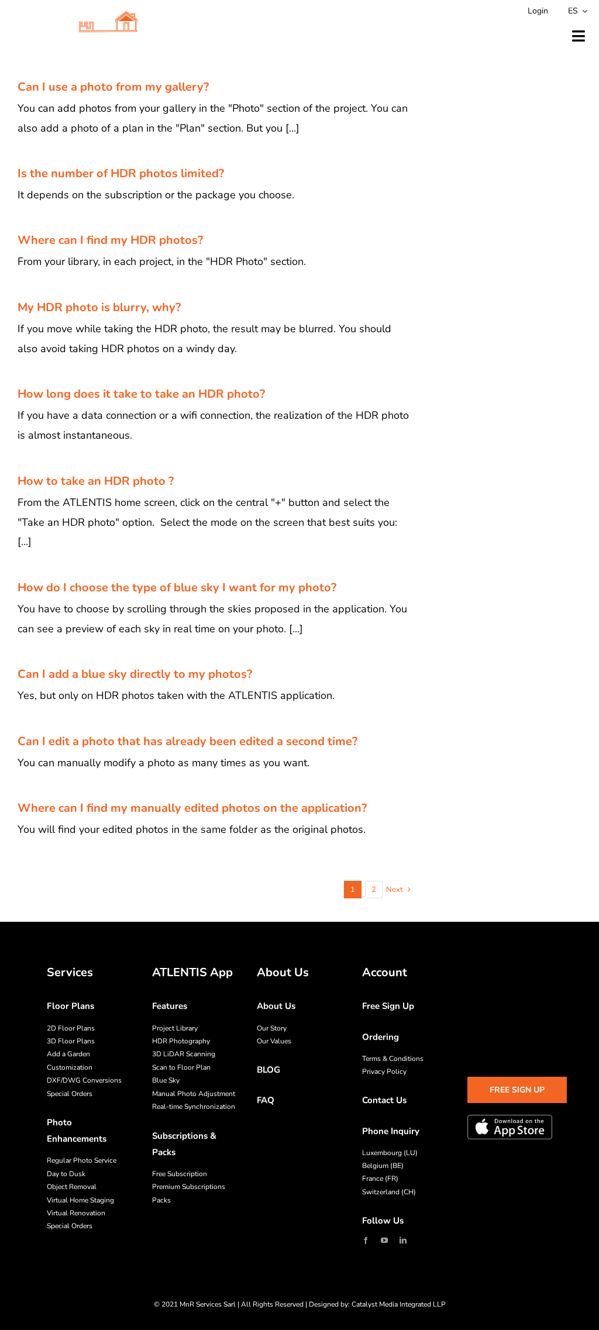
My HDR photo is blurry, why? (99, 307)
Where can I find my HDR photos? (110, 240)
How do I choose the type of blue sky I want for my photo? (177, 587)
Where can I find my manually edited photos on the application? (192, 808)
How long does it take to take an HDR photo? (141, 394)
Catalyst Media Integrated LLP (399, 1304)
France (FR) (380, 1178)
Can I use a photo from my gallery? (113, 87)
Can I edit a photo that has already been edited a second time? (187, 741)
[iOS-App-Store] (509, 1127)
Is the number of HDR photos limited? (121, 173)
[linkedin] (403, 1240)
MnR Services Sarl (208, 1304)
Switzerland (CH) (389, 1192)
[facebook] (365, 1240)
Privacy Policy (384, 1071)
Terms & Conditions (393, 1058)
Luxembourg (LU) (390, 1152)
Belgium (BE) (383, 1165)
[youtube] (384, 1240)
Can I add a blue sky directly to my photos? (135, 674)
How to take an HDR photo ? (96, 481)
